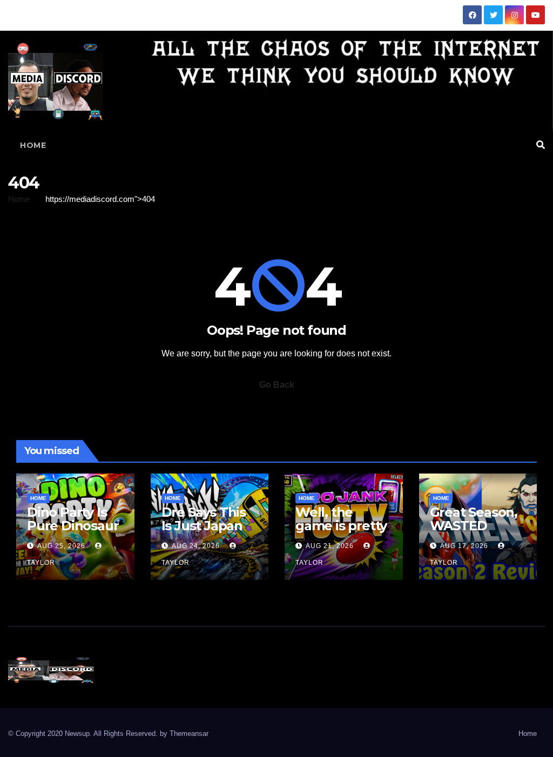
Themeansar (189, 733)
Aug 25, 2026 (61, 546)
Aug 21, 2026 (330, 546)
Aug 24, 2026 (196, 546)
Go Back (276, 384)
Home (33, 145)
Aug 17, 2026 (464, 546)
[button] (540, 145)
